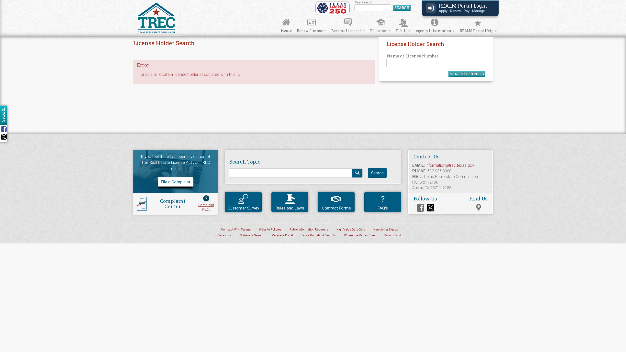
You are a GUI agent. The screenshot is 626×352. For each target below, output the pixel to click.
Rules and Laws (290, 208)
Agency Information (434, 30)
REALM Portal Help (477, 30)
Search (401, 7)
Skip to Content (8, 1)
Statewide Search (252, 235)
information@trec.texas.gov (450, 165)
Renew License (310, 30)
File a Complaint (175, 181)
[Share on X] (4, 138)
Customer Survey (243, 208)
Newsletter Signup (385, 229)
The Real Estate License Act (167, 162)
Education (379, 30)
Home (286, 30)
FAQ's (383, 202)
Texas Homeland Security (318, 235)
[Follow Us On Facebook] (420, 208)
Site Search (383, 6)
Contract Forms (336, 208)
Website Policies (270, 229)
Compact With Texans (236, 229)
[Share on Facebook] (5, 129)
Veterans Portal (282, 235)
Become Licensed (346, 30)
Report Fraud (392, 235)
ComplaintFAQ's (206, 203)
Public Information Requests (309, 229)
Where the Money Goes (360, 235)
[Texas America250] (332, 7)
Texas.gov (225, 235)
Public (402, 30)
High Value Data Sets (350, 229)
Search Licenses (467, 73)
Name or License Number (412, 56)
